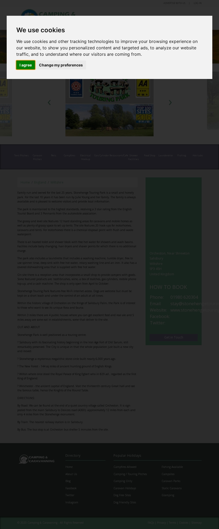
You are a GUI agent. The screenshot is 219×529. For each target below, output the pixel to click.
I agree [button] (25, 65)
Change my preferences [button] (61, 65)
